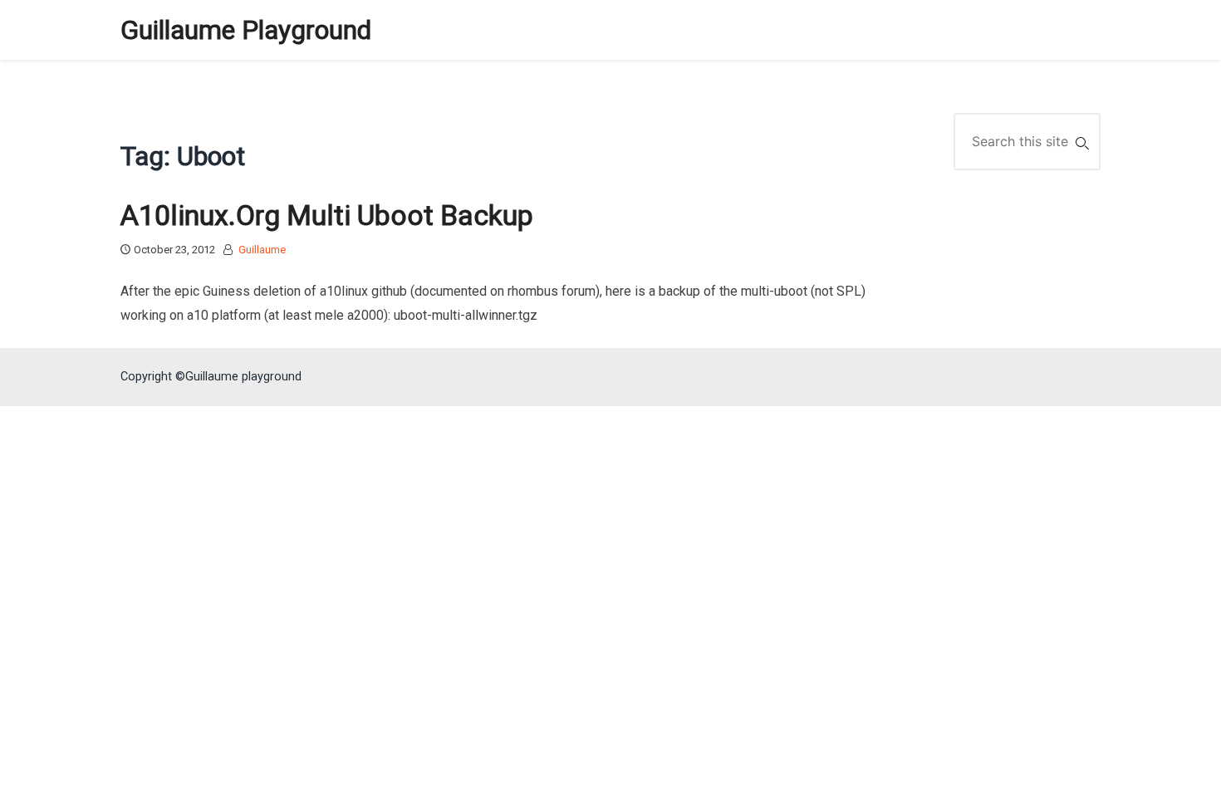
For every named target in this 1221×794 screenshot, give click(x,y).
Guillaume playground (245, 30)
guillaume (262, 249)
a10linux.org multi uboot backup (326, 215)
